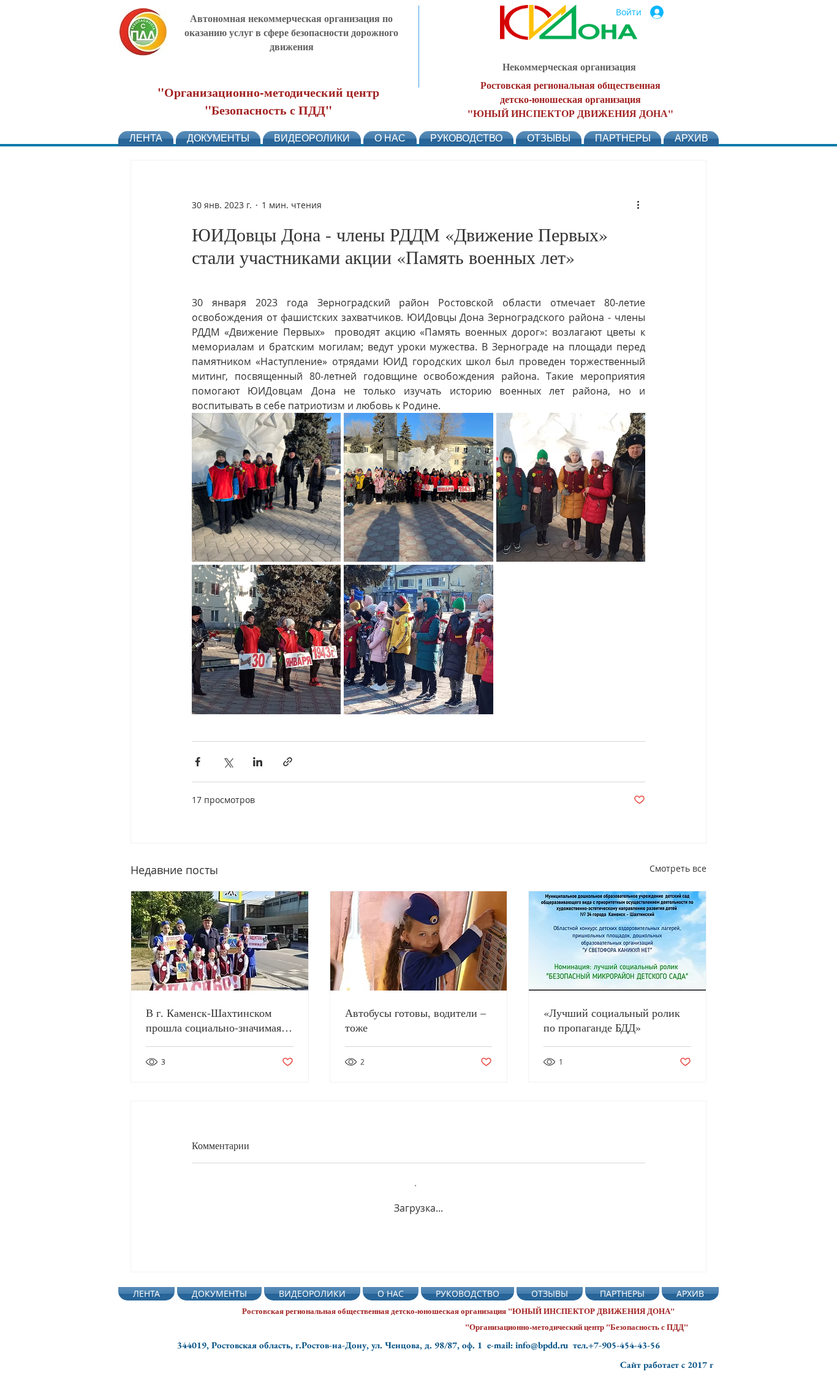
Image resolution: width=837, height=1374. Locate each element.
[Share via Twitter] (227, 762)
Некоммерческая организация (569, 66)
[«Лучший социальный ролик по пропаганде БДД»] (617, 941)
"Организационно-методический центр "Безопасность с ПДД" (268, 101)
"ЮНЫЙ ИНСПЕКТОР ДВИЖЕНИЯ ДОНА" (570, 113)
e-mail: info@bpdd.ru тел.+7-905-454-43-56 (573, 1345)
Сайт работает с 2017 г (666, 1364)
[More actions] (638, 204)
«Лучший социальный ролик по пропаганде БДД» (611, 1020)
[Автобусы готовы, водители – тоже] (418, 941)
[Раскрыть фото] (266, 487)
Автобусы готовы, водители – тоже (415, 1020)
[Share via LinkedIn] (257, 762)
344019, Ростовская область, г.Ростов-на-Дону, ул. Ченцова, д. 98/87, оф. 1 (332, 1345)
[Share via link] (288, 762)
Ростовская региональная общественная (570, 85)
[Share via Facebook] (197, 762)
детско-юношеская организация (570, 99)
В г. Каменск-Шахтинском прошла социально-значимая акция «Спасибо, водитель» (213, 1020)
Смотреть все (678, 868)
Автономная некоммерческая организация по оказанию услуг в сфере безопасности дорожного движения (291, 32)
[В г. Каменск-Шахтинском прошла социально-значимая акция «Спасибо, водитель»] (219, 941)
